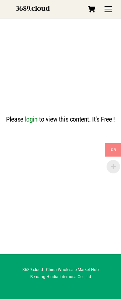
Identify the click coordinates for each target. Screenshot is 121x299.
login (31, 119)
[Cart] (91, 9)
